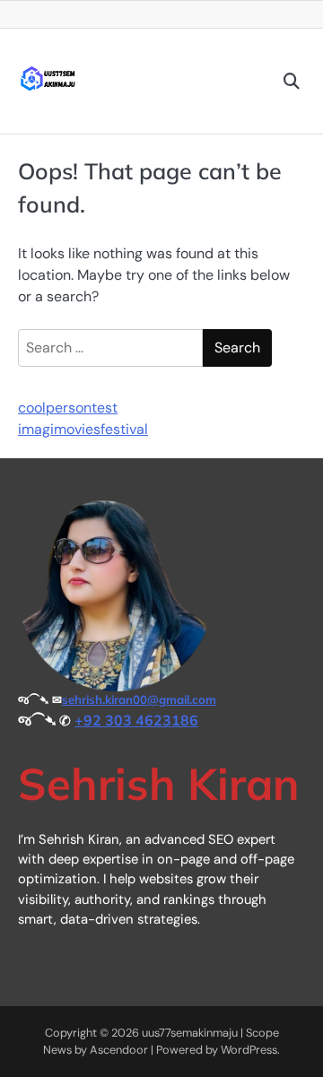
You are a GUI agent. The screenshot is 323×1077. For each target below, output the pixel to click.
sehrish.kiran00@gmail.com (139, 699)
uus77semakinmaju (190, 1032)
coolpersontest (68, 407)
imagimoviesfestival (83, 429)
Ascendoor (119, 1049)
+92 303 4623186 (136, 720)
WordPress (249, 1049)
